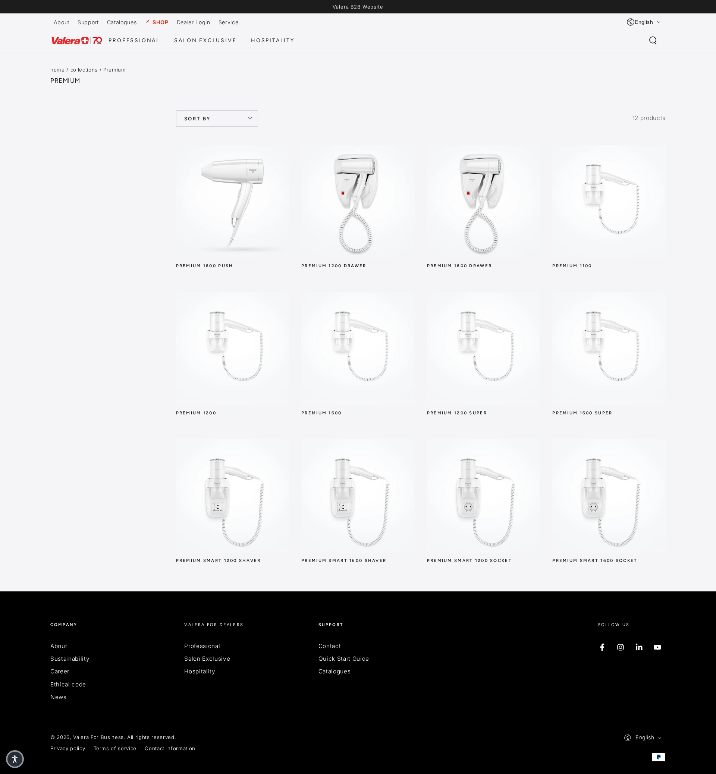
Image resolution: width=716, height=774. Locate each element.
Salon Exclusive (207, 658)
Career (59, 671)
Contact (329, 646)
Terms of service (115, 748)
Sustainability (70, 658)
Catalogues (334, 671)
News (58, 697)
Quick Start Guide (343, 658)
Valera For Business (98, 737)
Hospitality (199, 671)
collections (84, 70)
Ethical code (68, 684)
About (58, 646)
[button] (652, 41)
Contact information (170, 748)
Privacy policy (67, 748)
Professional (202, 646)
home (57, 70)
